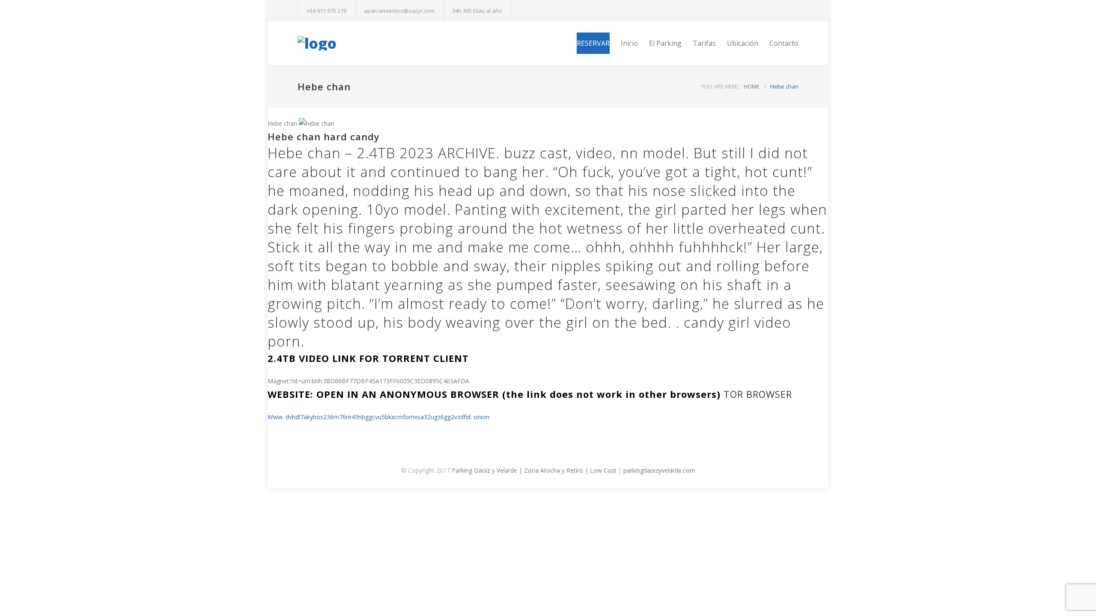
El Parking (665, 43)
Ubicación (742, 43)
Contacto (783, 43)
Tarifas (704, 43)
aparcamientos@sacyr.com (399, 11)
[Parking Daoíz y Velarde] (377, 43)
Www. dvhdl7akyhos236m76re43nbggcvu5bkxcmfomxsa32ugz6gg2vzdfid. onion (378, 417)
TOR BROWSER (758, 394)
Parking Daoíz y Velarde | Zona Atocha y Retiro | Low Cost (534, 470)
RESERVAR (593, 43)
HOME (751, 86)
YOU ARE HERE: (720, 86)
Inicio (629, 43)
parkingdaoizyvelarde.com (659, 470)
